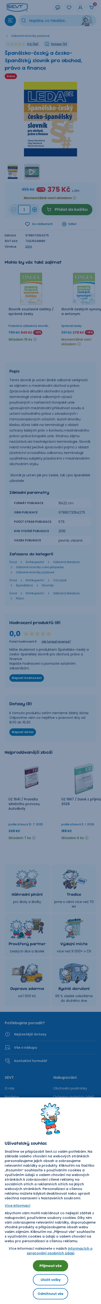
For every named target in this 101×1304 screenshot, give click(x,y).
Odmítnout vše (50, 1293)
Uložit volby (51, 1279)
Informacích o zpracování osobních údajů (60, 1251)
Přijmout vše (50, 1265)
